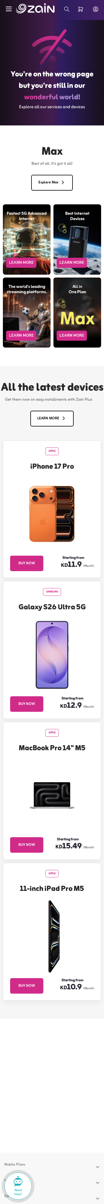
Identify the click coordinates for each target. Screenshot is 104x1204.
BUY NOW (26, 563)
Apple (52, 451)
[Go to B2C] (29, 8)
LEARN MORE (21, 262)
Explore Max (48, 182)
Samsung (52, 592)
